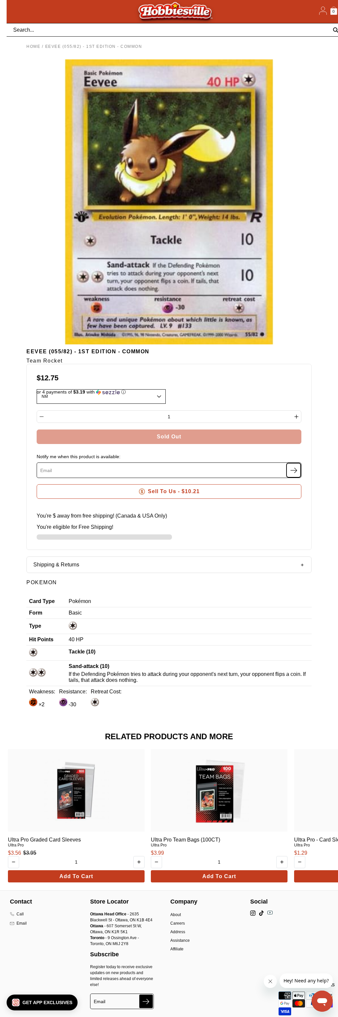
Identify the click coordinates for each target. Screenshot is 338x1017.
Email (22, 923)
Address (177, 932)
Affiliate (177, 949)
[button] (42, 1002)
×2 (41, 704)
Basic (75, 613)
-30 (71, 704)
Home (33, 46)
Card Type (42, 601)
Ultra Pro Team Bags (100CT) (185, 839)
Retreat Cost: (106, 691)
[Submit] (146, 1001)
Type (35, 626)
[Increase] (296, 416)
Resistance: (73, 691)
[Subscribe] (293, 470)
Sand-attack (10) (89, 666)
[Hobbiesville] (175, 11)
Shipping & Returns (56, 564)
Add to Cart (76, 876)
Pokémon (80, 601)
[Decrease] (42, 416)
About (175, 914)
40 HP (76, 639)
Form (35, 613)
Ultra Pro (16, 845)
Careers (177, 923)
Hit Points (41, 639)
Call (20, 914)
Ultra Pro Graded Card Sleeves (44, 839)
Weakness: (42, 691)
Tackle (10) (82, 651)
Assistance (180, 940)
